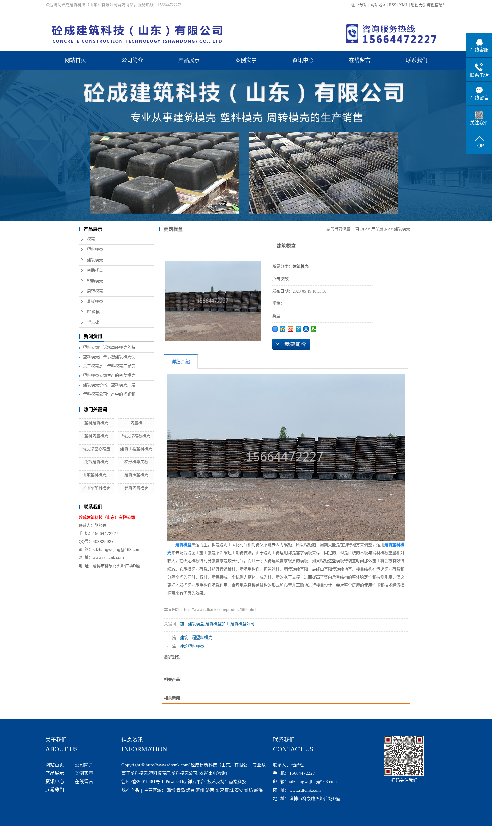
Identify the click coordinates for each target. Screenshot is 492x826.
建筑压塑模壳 (136, 475)
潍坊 (248, 790)
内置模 (136, 423)
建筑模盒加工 (217, 624)
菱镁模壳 (95, 301)
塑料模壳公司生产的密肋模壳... (110, 375)
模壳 (91, 239)
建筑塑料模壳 (192, 646)
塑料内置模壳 (96, 436)
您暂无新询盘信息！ (429, 5)
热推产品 (130, 790)
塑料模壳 (95, 249)
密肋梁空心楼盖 (96, 449)
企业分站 (359, 5)
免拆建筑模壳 (96, 462)
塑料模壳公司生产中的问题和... (110, 394)
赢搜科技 (237, 781)
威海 (258, 790)
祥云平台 (196, 781)
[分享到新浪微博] (291, 329)
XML (403, 5)
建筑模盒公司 (242, 624)
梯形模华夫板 (136, 462)
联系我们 (416, 60)
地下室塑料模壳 (96, 488)
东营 (219, 790)
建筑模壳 (95, 260)
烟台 (190, 790)
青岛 (180, 790)
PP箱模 (93, 312)
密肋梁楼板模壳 (136, 436)
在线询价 (291, 344)
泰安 (239, 790)
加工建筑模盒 (192, 624)
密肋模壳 (95, 281)
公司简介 (132, 60)
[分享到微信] (314, 329)
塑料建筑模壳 (96, 423)
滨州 (200, 790)
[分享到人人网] (306, 329)
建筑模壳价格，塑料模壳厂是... (110, 385)
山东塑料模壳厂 (96, 475)
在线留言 (360, 60)
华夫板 (93, 322)
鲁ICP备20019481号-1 (142, 781)
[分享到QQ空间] (283, 329)
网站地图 (378, 5)
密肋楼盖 (95, 270)
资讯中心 (303, 60)
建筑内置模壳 (136, 488)
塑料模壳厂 (159, 773)
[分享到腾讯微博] (298, 329)
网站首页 (75, 60)
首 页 (359, 229)
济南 (210, 790)
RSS (392, 5)
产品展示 (189, 60)
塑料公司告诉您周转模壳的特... (110, 347)
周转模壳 (95, 291)
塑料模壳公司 (184, 773)
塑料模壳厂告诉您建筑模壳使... (110, 357)
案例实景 (246, 60)
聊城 (229, 790)
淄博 (171, 790)
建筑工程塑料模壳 (136, 449)
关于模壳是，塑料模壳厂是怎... (110, 366)
